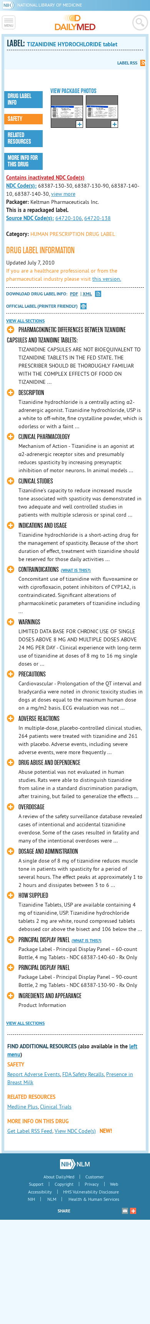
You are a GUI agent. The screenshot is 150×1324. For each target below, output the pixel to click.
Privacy (92, 1184)
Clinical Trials (56, 1106)
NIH (31, 1199)
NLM (51, 1199)
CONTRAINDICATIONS (38, 570)
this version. (106, 278)
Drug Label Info (19, 99)
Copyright (64, 1184)
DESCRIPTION (31, 393)
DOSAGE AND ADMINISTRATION (48, 852)
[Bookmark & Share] (133, 1211)
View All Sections (25, 321)
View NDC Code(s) (75, 1130)
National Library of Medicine (49, 5)
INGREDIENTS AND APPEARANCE (50, 996)
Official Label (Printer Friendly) (42, 306)
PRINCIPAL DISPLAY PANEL (44, 940)
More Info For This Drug (23, 161)
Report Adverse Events (33, 1074)
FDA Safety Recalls (83, 1074)
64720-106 (68, 218)
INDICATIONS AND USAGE (42, 526)
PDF (74, 294)
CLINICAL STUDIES (35, 481)
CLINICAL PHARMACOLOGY (44, 437)
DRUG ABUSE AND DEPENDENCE (49, 763)
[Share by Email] (125, 1211)
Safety (15, 119)
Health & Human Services (93, 1199)
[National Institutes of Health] (9, 5)
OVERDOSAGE (31, 807)
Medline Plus (22, 1106)
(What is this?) (76, 570)
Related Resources (19, 138)
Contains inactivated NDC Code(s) (45, 177)
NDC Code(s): (21, 185)
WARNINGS (29, 622)
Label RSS (127, 63)
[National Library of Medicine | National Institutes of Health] (75, 1164)
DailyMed (75, 22)
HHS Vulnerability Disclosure (91, 1192)
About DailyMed (58, 1177)
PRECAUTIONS (32, 674)
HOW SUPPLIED (33, 896)
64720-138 (97, 218)
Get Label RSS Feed (29, 1130)
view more (63, 193)
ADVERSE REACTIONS (39, 719)
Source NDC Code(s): (30, 218)
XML (87, 294)
